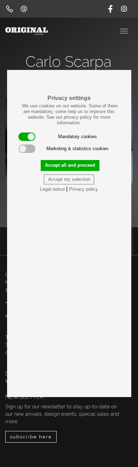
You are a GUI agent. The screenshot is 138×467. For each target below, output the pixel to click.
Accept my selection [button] (69, 179)
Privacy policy (83, 189)
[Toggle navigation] (124, 30)
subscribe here (31, 436)
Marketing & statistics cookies (77, 148)
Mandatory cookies (77, 136)
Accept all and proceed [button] (70, 165)
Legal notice (52, 189)
